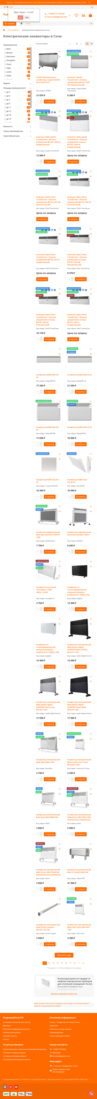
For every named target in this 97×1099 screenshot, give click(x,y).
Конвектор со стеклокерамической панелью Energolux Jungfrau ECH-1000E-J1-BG (78, 591)
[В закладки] (59, 51)
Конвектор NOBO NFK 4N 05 (47, 428)
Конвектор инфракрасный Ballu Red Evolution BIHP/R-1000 (48, 534)
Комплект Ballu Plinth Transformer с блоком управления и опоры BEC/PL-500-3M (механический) (77, 259)
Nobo (9, 75)
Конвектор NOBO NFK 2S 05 (79, 375)
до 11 (9, 107)
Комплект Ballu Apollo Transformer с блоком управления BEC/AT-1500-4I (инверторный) (48, 141)
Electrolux (11, 56)
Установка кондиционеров (14, 1052)
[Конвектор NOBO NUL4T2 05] (48, 464)
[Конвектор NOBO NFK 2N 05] (48, 359)
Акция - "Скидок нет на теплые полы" (65, 1022)
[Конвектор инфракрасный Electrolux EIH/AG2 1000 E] (79, 516)
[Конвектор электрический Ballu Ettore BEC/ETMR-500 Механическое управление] (48, 854)
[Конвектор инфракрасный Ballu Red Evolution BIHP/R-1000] (48, 516)
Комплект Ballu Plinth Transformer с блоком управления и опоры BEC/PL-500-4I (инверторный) (77, 319)
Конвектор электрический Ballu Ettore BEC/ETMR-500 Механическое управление (48, 872)
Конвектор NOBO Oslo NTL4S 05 (77, 480)
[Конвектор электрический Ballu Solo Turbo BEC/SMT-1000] (79, 909)
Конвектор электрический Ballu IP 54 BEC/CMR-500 (79, 870)
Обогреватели (13, 30)
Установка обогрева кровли (14, 1056)
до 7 (8, 99)
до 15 (9, 111)
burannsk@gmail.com (57, 16)
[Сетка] (87, 44)
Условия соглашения (11, 1032)
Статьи (6, 1039)
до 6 (8, 96)
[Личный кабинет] (92, 7)
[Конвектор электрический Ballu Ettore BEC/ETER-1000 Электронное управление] (79, 799)
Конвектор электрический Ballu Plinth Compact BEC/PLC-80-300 (48, 927)
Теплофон (56, 1006)
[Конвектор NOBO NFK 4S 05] (79, 411)
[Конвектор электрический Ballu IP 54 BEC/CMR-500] (79, 854)
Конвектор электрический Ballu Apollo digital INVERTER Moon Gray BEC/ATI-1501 (48, 706)
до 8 (8, 103)
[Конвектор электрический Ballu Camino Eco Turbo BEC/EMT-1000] (79, 744)
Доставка (7, 1025)
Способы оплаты (10, 1036)
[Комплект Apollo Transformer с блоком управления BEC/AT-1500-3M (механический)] (79, 61)
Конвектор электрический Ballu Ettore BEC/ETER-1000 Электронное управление (79, 817)
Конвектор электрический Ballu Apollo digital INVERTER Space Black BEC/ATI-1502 (79, 706)
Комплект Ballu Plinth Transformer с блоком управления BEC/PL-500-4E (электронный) (79, 201)
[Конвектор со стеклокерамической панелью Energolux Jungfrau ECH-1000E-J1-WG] (48, 629)
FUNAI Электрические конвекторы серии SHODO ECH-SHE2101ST (48, 80)
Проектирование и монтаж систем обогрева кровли (24, 1049)
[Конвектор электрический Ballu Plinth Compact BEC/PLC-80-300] (48, 909)
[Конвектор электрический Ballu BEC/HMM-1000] (48, 744)
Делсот (37, 1006)
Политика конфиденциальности (16, 1029)
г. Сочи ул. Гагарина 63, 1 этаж (65, 1066)
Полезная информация (63, 1017)
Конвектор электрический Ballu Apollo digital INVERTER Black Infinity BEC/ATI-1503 (79, 648)
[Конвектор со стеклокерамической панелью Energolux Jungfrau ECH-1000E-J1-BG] (79, 571)
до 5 (8, 92)
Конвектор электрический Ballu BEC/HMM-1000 (48, 760)
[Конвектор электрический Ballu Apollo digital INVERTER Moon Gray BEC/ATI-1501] (48, 686)
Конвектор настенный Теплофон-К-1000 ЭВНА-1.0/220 (46, 589)
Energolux (11, 60)
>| (83, 963)
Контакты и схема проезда (61, 1029)
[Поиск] (91, 24)
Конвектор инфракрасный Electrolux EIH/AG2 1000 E (79, 533)
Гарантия (54, 1025)
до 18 (9, 115)
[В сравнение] (59, 56)
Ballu (9, 49)
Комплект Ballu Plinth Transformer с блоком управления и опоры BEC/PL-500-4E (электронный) (46, 319)
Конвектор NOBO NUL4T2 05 (47, 480)
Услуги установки (13, 1044)
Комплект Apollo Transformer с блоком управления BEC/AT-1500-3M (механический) (78, 81)
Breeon (10, 52)
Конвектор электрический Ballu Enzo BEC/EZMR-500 (48, 815)
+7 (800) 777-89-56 (56, 13)
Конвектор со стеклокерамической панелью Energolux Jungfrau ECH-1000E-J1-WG (47, 648)
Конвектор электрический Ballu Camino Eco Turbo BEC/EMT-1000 (79, 762)
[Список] (91, 44)
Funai (9, 64)
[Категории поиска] (21, 23)
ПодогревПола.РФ (13, 1017)
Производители (56, 1032)
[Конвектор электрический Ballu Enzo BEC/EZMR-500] (48, 799)
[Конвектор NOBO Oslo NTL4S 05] (79, 464)
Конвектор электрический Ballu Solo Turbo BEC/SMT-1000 (79, 927)
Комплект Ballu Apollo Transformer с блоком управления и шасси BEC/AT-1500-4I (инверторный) (77, 142)
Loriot (9, 72)
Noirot (86, 1003)
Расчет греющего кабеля (60, 1036)
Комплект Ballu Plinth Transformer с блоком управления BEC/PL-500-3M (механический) (48, 201)
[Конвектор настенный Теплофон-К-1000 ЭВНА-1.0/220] (48, 571)
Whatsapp (56, 1052)
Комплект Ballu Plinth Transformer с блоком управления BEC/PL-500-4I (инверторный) (47, 258)
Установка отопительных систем (16, 1022)
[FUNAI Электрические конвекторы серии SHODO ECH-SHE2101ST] (48, 61)
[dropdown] (5, 7)
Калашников (46, 1006)
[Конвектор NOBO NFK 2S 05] (79, 359)
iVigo (9, 68)
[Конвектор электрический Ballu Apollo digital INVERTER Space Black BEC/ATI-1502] (79, 686)
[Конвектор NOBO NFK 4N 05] (48, 411)
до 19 (9, 119)
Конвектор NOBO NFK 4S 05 (79, 427)
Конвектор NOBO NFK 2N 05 (47, 376)
